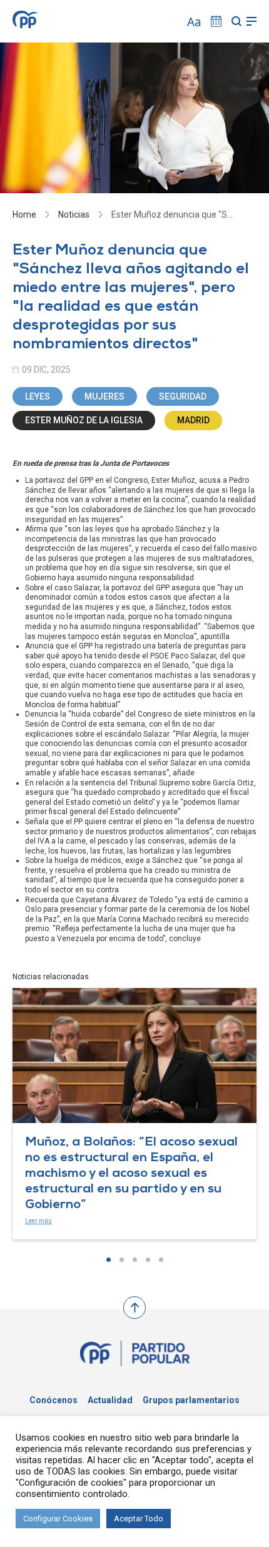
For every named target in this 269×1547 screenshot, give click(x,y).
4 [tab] (148, 1259)
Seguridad (182, 396)
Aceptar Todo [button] (138, 1518)
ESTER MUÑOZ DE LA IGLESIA (84, 420)
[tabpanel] (134, 1114)
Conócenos (53, 1400)
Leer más (38, 1220)
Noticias (73, 214)
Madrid (193, 420)
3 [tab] (135, 1259)
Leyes (37, 396)
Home (24, 214)
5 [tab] (161, 1259)
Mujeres (104, 396)
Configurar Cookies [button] (58, 1518)
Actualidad (110, 1400)
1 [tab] (108, 1259)
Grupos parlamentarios (191, 1400)
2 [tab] (121, 1259)
